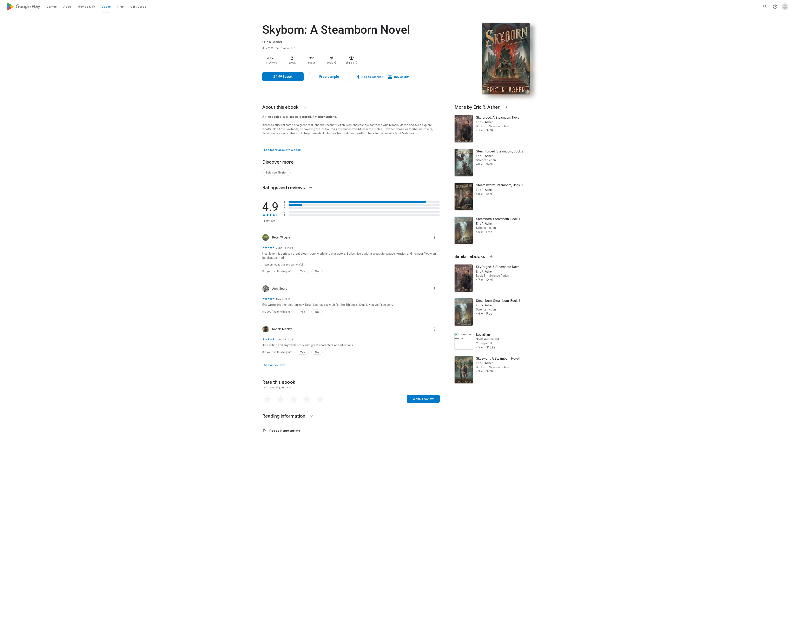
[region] (344, 60)
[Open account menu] (785, 7)
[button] (335, 62)
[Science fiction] (276, 172)
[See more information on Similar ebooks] (491, 256)
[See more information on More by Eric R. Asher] (506, 107)
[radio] (267, 399)
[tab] (51, 6)
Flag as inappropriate (281, 431)
